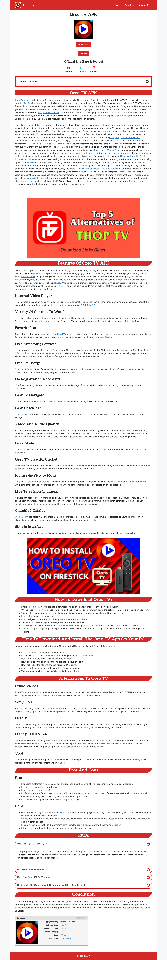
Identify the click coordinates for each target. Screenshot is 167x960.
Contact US (144, 5)
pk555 (55, 181)
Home (117, 5)
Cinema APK (61, 144)
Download (129, 5)
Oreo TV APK (25, 369)
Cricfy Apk (114, 137)
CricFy (55, 131)
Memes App (113, 150)
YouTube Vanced (109, 168)
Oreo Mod (24, 414)
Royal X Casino (61, 283)
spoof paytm (106, 337)
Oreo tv (29, 5)
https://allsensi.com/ (68, 938)
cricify (67, 134)
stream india (99, 150)
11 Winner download (130, 137)
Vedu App (76, 134)
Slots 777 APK (28, 276)
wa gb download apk (48, 112)
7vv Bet (60, 286)
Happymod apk (127, 156)
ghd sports (30, 178)
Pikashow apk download (88, 168)
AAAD (83, 53)
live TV (27, 103)
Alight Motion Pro (126, 172)
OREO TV (72, 901)
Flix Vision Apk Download (40, 144)
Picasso (30, 162)
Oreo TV (19, 100)
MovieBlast (42, 178)
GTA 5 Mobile (63, 147)
